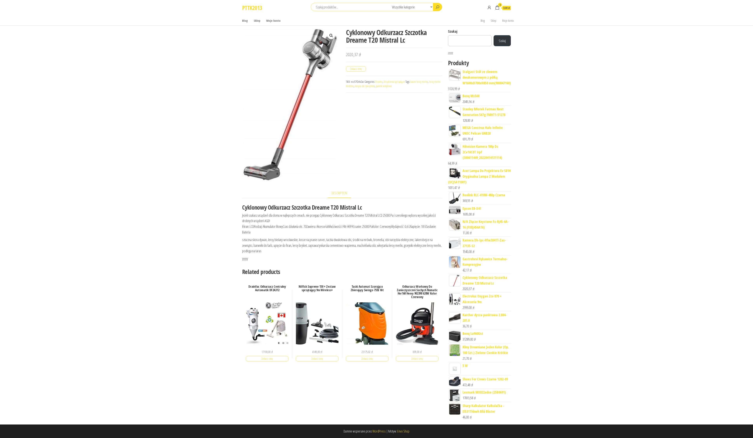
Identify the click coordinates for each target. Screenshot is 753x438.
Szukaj (452, 31)
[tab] (342, 193)
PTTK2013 (252, 8)
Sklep (257, 21)
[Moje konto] (489, 7)
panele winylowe (384, 86)
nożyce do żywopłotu (365, 86)
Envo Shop (403, 431)
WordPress (379, 431)
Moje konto (273, 21)
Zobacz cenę (356, 69)
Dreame (379, 82)
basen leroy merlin (419, 82)
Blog (245, 21)
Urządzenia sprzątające (394, 82)
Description (339, 193)
